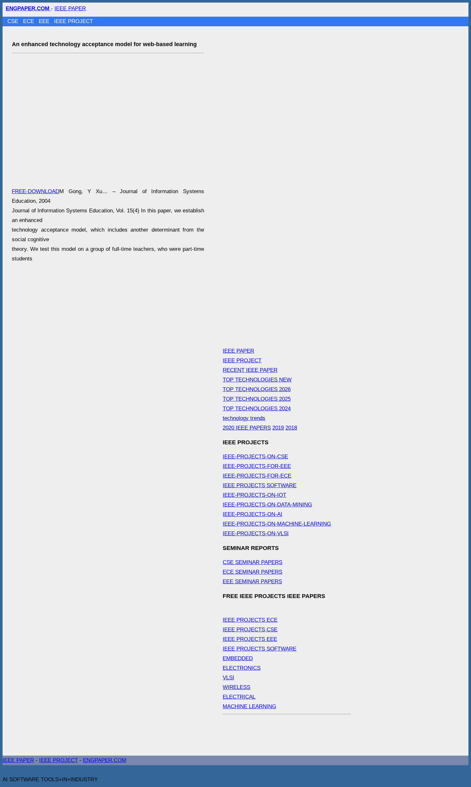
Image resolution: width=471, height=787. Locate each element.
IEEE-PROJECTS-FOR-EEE (257, 466)
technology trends (244, 418)
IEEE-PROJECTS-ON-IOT (254, 495)
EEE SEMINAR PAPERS (252, 581)
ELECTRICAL (239, 697)
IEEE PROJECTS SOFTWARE (259, 485)
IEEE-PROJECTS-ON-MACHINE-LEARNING (277, 524)
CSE (13, 21)
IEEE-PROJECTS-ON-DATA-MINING (267, 505)
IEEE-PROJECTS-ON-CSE (255, 457)
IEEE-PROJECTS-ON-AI (252, 514)
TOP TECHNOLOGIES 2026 (257, 389)
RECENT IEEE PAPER (250, 370)
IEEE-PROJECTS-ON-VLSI (256, 533)
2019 (278, 428)
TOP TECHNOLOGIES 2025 (257, 399)
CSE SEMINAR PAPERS (252, 562)
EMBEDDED (238, 658)
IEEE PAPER (70, 8)
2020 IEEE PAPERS (247, 428)
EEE (45, 21)
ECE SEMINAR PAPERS (252, 572)
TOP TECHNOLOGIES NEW (257, 380)
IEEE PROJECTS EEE (250, 639)
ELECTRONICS (241, 668)
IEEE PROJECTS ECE (250, 620)
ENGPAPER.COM (104, 760)
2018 (291, 428)
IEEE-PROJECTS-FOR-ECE (257, 476)
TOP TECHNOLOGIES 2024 (257, 409)
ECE (29, 21)
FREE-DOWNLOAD (35, 191)
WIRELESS (236, 687)
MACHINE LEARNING (249, 706)
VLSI (228, 678)
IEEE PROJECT (73, 21)
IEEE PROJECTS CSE (250, 630)
